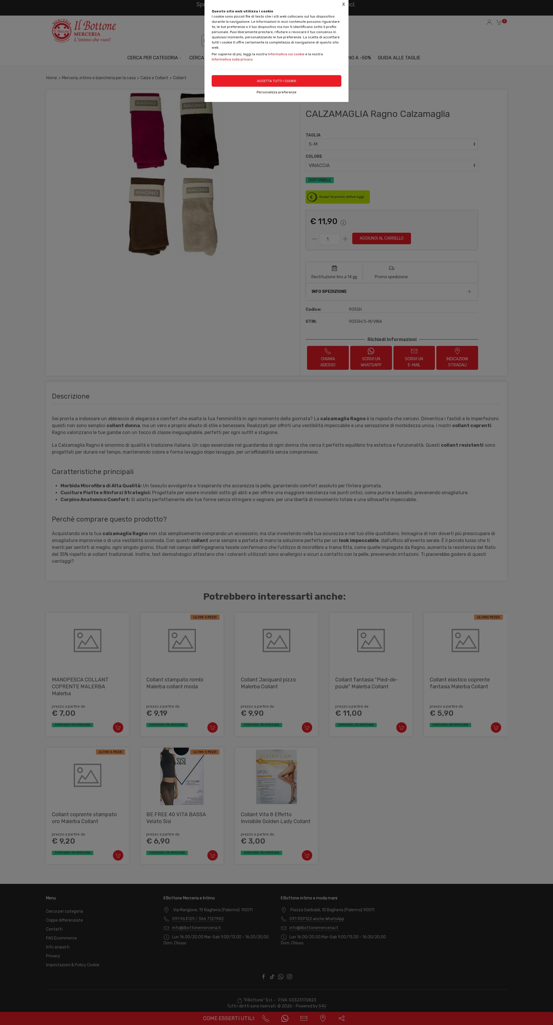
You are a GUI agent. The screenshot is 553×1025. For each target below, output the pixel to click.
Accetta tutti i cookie (276, 81)
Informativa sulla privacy (232, 59)
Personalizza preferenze (276, 92)
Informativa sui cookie (286, 54)
